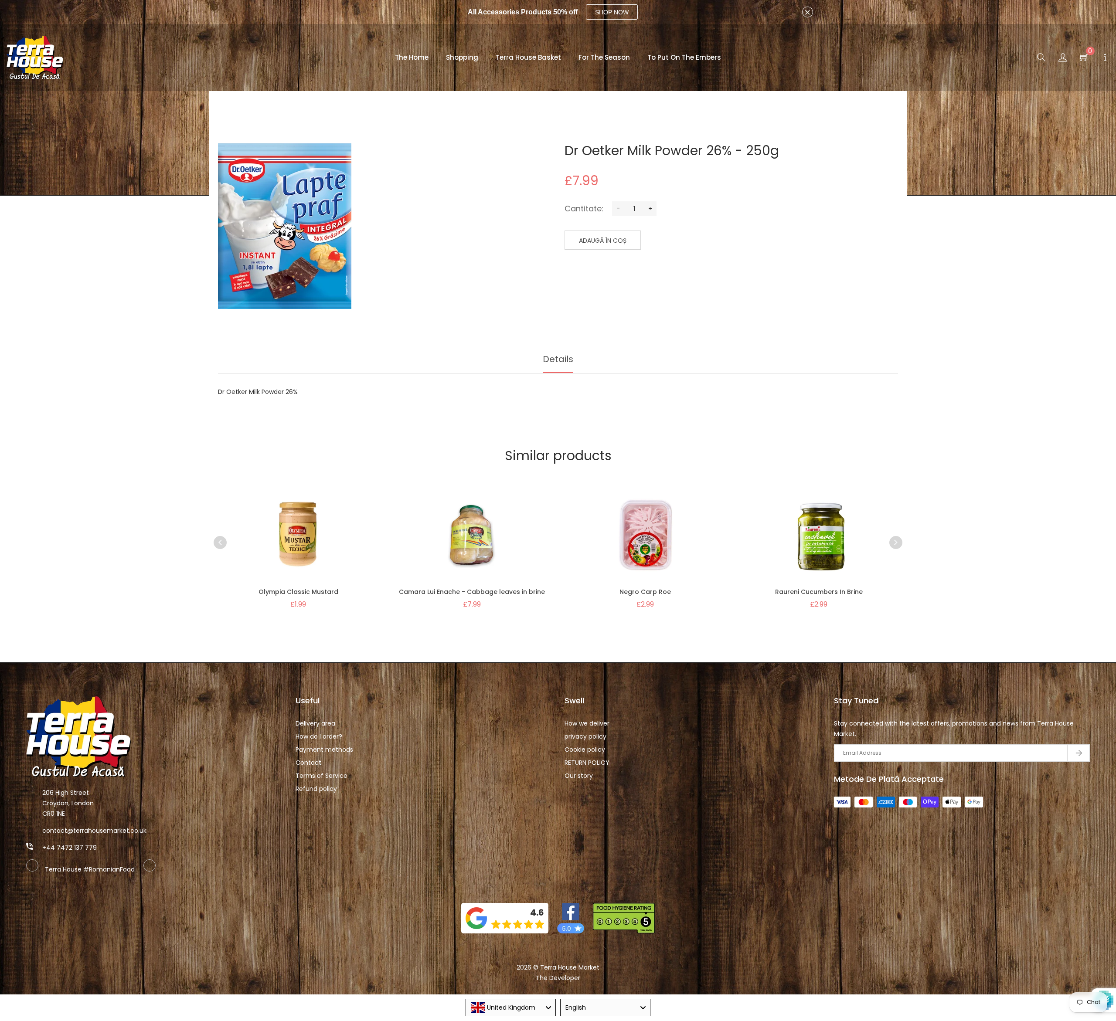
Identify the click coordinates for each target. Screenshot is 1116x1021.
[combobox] (511, 1007)
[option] (298, 536)
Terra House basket (528, 57)
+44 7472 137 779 (69, 847)
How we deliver (587, 723)
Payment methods (324, 749)
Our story (579, 775)
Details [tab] (558, 359)
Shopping (462, 57)
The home (412, 57)
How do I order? (319, 736)
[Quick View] (281, 545)
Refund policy (316, 788)
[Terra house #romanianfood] (149, 869)
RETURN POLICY (587, 762)
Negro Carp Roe (645, 591)
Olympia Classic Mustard (298, 591)
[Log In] (1062, 58)
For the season (604, 57)
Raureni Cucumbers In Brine (819, 591)
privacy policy (585, 736)
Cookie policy (585, 749)
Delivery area (315, 723)
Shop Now (612, 12)
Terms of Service (321, 775)
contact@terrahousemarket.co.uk (94, 830)
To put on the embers (684, 57)
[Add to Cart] (315, 545)
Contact (308, 762)
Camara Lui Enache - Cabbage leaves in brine (472, 591)
